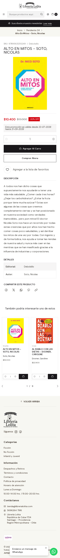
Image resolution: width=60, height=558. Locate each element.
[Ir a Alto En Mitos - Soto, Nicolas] (15, 330)
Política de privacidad (15, 481)
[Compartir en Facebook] (6, 290)
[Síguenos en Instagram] (16, 431)
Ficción (7, 447)
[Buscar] (41, 14)
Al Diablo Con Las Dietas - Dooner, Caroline (42, 352)
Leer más (47, 23)
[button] (30, 401)
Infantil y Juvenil (12, 456)
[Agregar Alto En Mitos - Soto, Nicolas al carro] (23, 376)
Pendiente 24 (33, 30)
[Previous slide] (3, 386)
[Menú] (4, 14)
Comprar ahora (30, 158)
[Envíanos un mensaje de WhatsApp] (54, 552)
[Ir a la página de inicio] (30, 5)
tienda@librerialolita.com (19, 506)
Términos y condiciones (16, 472)
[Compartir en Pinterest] (28, 290)
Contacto (9, 477)
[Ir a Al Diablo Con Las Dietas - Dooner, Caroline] (44, 330)
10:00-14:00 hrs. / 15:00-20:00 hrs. (22, 493)
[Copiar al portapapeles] (36, 290)
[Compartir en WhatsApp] (21, 290)
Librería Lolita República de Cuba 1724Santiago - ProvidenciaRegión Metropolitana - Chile (21, 518)
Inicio (19, 30)
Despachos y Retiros (14, 468)
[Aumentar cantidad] (53, 139)
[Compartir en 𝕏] (13, 290)
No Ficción (9, 452)
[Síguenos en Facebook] (20, 431)
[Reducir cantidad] (6, 139)
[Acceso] (48, 14)
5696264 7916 (14, 510)
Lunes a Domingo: (13, 489)
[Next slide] (56, 386)
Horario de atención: (14, 485)
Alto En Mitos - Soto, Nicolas (12, 350)
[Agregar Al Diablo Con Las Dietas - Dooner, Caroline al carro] (52, 376)
